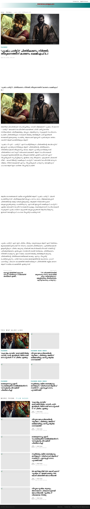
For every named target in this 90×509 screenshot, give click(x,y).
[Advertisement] (30, 72)
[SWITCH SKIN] (88, 9)
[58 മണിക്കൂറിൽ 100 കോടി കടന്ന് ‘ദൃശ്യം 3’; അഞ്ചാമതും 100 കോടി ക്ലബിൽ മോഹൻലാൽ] (15, 478)
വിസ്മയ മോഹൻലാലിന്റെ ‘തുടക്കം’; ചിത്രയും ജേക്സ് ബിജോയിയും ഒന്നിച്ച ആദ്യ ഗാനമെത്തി (42, 356)
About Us (59, 507)
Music (40, 350)
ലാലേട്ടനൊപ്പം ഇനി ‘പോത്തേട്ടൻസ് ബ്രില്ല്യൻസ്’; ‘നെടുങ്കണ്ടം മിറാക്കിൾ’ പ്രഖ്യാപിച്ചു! (14, 387)
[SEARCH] (86, 9)
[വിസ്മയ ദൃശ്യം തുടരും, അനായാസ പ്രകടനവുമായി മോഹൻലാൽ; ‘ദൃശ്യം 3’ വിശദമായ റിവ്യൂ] (15, 495)
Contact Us (76, 1)
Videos (44, 350)
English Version (84, 1)
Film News (4, 350)
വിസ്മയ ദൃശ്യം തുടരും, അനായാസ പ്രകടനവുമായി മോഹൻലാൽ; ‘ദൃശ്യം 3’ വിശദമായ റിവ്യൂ (44, 491)
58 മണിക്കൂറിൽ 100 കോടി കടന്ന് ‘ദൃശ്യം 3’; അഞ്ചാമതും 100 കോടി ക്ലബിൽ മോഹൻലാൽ (45, 473)
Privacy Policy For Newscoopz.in (80, 507)
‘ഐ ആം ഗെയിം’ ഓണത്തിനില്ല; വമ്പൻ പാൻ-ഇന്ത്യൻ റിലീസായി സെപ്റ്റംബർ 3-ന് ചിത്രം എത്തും (15, 355)
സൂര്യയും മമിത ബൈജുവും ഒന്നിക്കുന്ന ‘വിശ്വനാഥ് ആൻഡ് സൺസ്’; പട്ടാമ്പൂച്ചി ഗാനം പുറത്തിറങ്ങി (44, 387)
